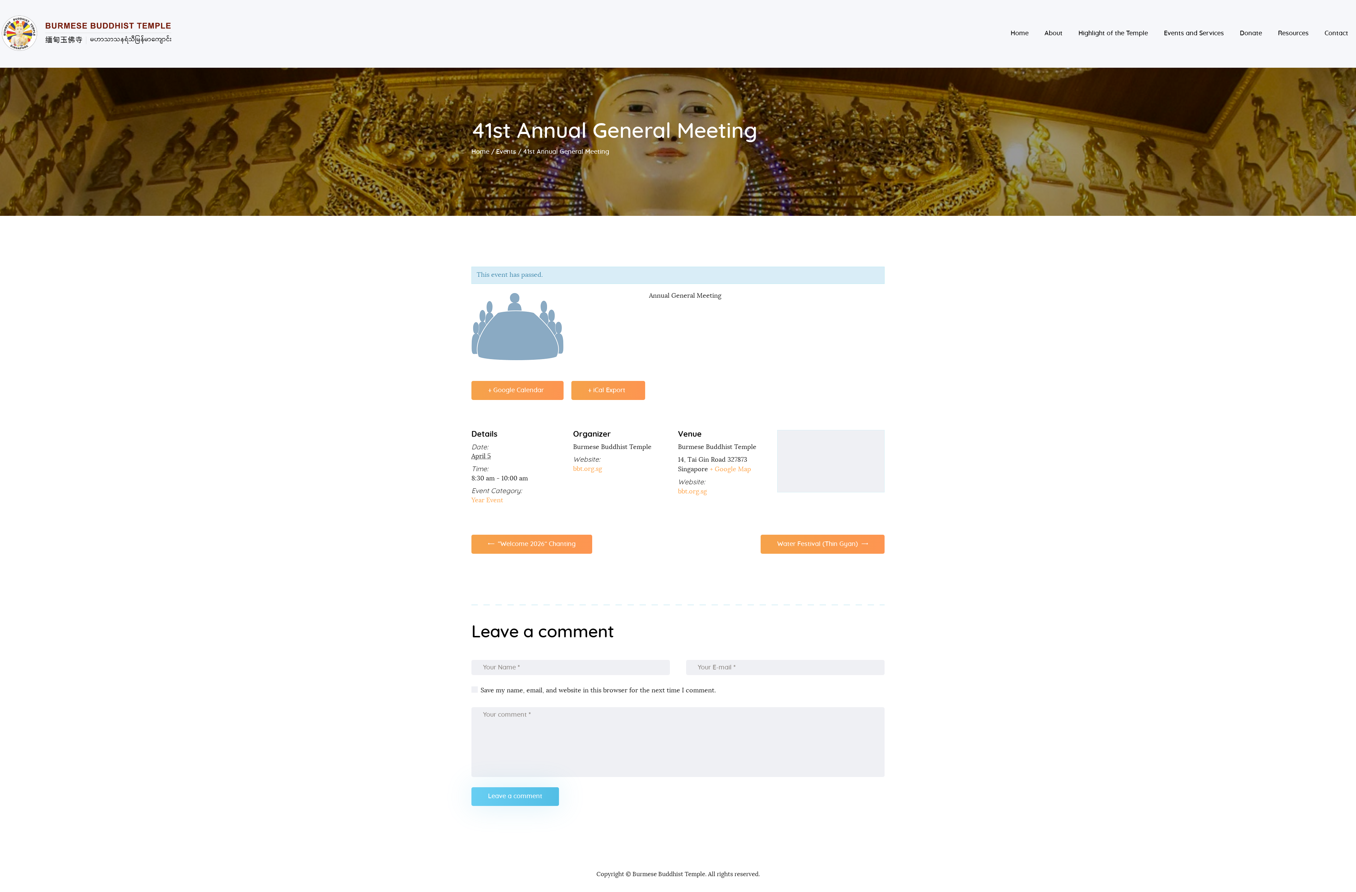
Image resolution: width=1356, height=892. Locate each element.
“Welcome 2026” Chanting (536, 544)
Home (480, 152)
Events (506, 152)
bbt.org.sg (587, 469)
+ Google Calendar (516, 390)
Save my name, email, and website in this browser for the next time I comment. (598, 690)
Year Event (487, 500)
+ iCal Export (606, 390)
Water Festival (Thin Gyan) (818, 544)
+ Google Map (730, 469)
